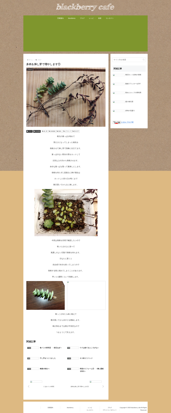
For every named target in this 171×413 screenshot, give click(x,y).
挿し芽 (45, 131)
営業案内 (50, 407)
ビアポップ (68, 131)
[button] (143, 60)
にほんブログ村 (127, 122)
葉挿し (60, 131)
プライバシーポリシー (110, 410)
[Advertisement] (85, 37)
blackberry (70, 407)
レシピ (90, 407)
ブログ (30, 131)
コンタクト (89, 410)
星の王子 (76, 131)
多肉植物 (37, 131)
